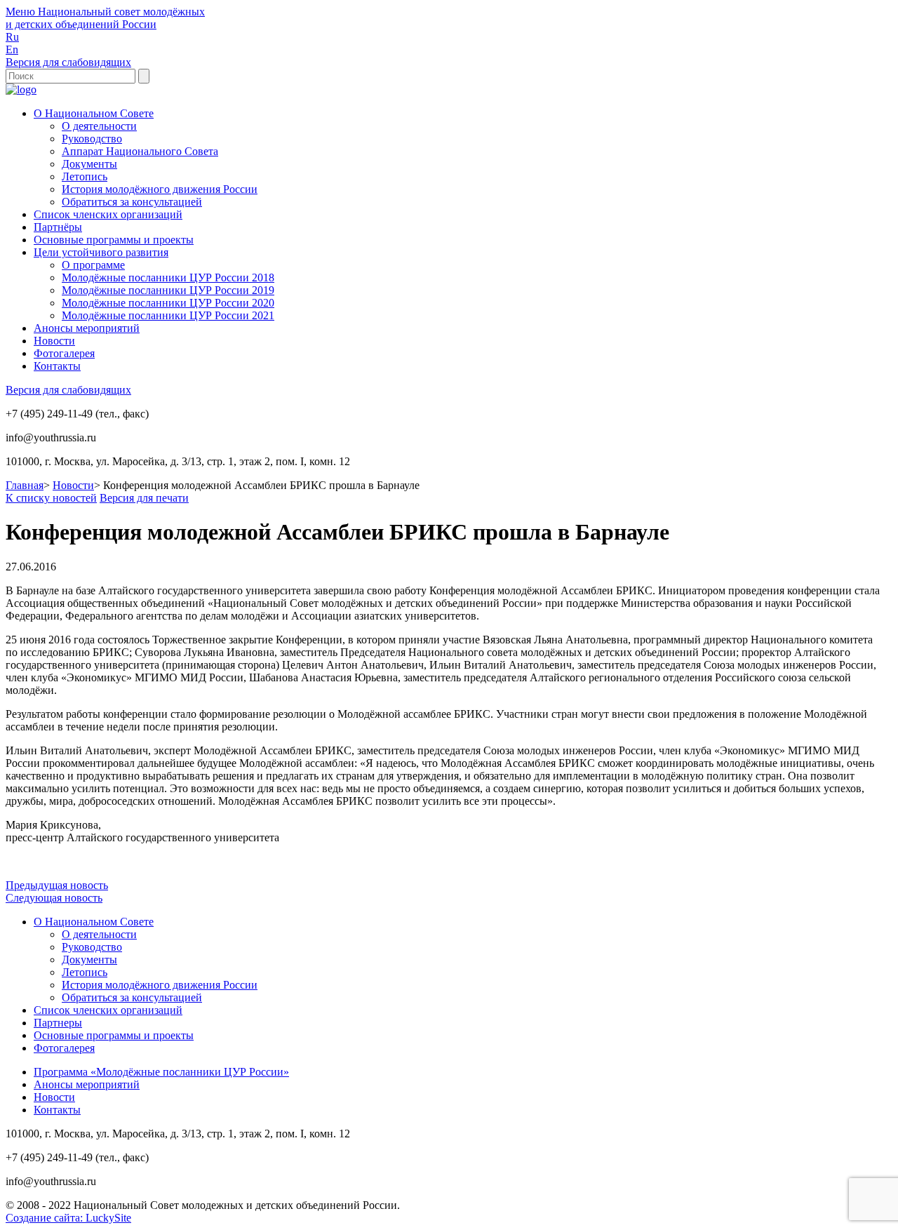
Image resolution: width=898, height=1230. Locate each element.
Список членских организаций (108, 214)
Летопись (84, 176)
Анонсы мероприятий (87, 328)
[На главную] (21, 89)
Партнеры (58, 1023)
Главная (24, 485)
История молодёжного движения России (159, 189)
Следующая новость (54, 898)
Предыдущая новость (57, 885)
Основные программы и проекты (114, 240)
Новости (54, 341)
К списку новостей (51, 498)
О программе (93, 265)
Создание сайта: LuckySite (68, 1218)
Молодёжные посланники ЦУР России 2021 (168, 315)
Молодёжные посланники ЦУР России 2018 (168, 277)
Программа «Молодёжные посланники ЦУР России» (161, 1072)
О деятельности (99, 126)
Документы (89, 164)
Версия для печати (144, 498)
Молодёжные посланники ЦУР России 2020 (168, 303)
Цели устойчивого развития (101, 252)
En (12, 49)
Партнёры (58, 227)
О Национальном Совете (94, 113)
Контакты (57, 366)
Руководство (92, 139)
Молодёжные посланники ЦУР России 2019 (168, 290)
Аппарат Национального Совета (140, 151)
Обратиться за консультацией (132, 202)
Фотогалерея (64, 353)
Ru (12, 37)
